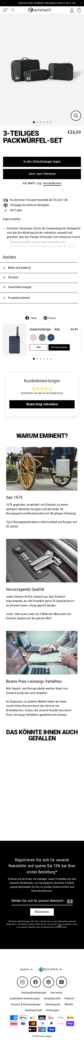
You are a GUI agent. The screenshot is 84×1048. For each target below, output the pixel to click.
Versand (13, 277)
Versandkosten (52, 183)
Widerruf (69, 998)
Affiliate (68, 1004)
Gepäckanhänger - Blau (45, 329)
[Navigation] (5, 10)
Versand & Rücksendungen (26, 1004)
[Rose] (33, 337)
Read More (9, 257)
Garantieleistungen (20, 287)
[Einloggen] (72, 10)
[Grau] (42, 337)
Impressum (56, 992)
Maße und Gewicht (19, 268)
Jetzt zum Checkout (42, 174)
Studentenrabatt (33, 1010)
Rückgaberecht (52, 998)
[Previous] (3, 3)
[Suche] (12, 10)
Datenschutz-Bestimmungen (25, 998)
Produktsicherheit (19, 298)
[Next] (81, 3)
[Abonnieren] (69, 901)
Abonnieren (42, 912)
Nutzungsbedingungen (33, 992)
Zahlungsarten (52, 1004)
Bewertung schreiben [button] (42, 404)
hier (59, 924)
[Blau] (51, 337)
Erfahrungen (52, 1010)
